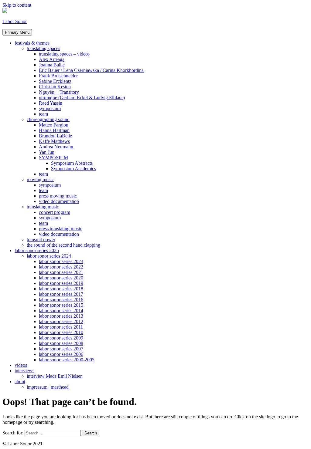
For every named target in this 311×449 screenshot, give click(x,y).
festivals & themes (32, 43)
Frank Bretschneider (58, 75)
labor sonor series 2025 (37, 250)
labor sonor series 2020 (61, 277)
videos (21, 365)
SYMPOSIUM (53, 157)
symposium (50, 108)
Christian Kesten (55, 86)
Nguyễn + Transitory (59, 92)
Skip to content (16, 5)
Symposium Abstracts (72, 163)
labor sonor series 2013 (61, 316)
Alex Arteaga (51, 59)
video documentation (59, 201)
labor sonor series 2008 (61, 343)
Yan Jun (46, 152)
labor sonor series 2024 (49, 255)
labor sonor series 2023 (61, 261)
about (20, 381)
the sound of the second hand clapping (63, 245)
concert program (54, 212)
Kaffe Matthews (54, 141)
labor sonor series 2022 (61, 266)
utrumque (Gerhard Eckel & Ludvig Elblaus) (82, 97)
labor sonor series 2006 (61, 354)
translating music (43, 206)
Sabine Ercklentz (55, 81)
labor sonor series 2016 (61, 299)
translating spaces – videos (64, 53)
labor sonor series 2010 (61, 332)
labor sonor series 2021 (61, 272)
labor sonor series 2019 (61, 283)
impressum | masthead (48, 387)
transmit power (41, 239)
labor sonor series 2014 (61, 310)
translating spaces (43, 48)
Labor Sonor (14, 21)
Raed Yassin (50, 103)
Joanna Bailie (52, 64)
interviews (24, 370)
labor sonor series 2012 (61, 321)
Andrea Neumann (56, 146)
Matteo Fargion (53, 124)
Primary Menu (17, 32)
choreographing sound (48, 119)
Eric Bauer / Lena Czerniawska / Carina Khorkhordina (91, 70)
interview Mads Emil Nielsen (55, 376)
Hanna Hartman (54, 130)
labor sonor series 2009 (61, 337)
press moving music (58, 195)
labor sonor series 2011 (61, 326)
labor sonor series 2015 (61, 305)
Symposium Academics (73, 168)
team (43, 113)
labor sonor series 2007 (61, 348)
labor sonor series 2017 (61, 294)
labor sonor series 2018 (61, 288)
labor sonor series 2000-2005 (66, 359)
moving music (40, 179)
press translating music (60, 228)
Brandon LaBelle (55, 135)
